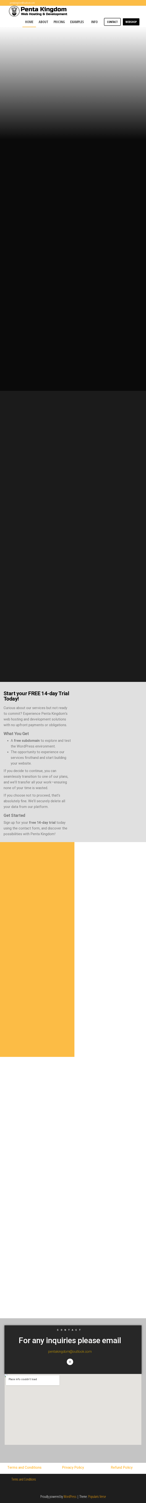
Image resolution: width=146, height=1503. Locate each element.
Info (94, 21)
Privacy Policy (73, 1467)
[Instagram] (70, 1362)
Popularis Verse (97, 1496)
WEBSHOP (131, 22)
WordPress (70, 1496)
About (43, 21)
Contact (112, 22)
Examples (77, 21)
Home (29, 21)
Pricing (59, 21)
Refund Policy (121, 1467)
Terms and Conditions (24, 1467)
